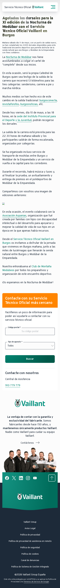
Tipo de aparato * (15, 342)
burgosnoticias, (29, 104)
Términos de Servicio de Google (36, 582)
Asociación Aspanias (14, 215)
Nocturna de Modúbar (19, 57)
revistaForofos (10, 104)
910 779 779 (12, 385)
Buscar (30, 358)
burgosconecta (48, 100)
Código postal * (14, 327)
